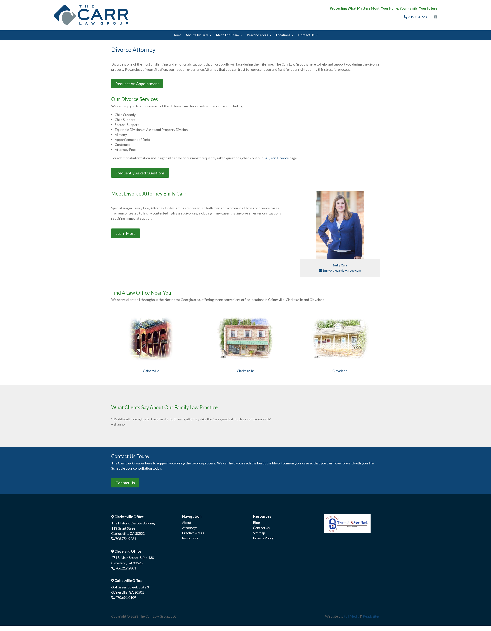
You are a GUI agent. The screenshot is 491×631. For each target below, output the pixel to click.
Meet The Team (227, 35)
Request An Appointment (137, 83)
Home (177, 35)
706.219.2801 (125, 568)
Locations (283, 35)
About (186, 522)
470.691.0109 (125, 597)
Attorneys (189, 528)
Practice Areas (257, 35)
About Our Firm (197, 35)
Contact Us (306, 35)
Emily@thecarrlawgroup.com (341, 270)
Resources (190, 538)
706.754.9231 (417, 17)
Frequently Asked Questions (140, 173)
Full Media (351, 616)
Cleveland (339, 371)
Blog (256, 522)
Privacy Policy (263, 538)
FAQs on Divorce (276, 158)
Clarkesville (245, 371)
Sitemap (259, 533)
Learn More (125, 233)
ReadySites (371, 616)
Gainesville (151, 371)
